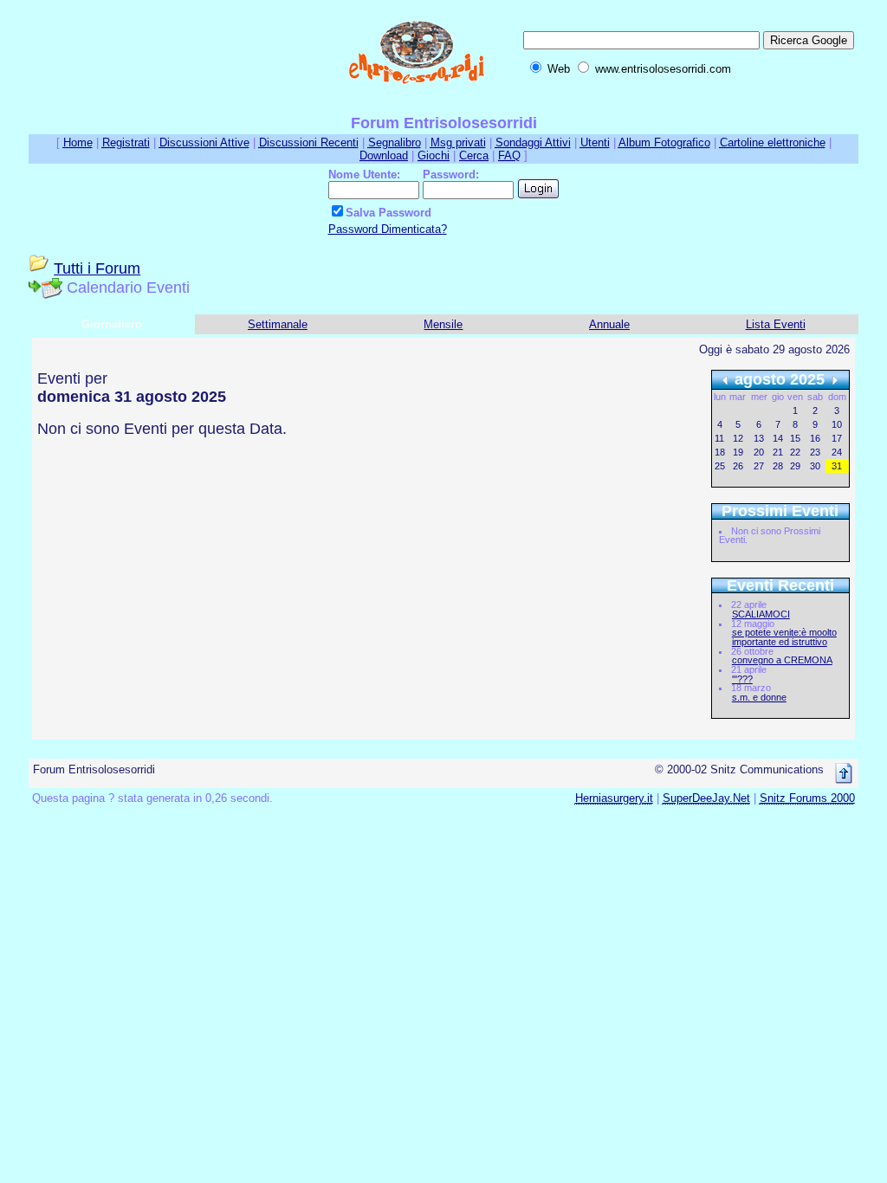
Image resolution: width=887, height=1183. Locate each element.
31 (837, 466)
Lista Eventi (776, 324)
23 (815, 452)
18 (720, 452)
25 (720, 466)
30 (815, 466)
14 (778, 438)
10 (837, 424)
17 (837, 438)
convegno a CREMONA (782, 660)
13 (759, 438)
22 (795, 452)
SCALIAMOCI (761, 614)
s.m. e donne (759, 697)
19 (738, 452)
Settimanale (278, 324)
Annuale (609, 324)
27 (759, 466)
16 (815, 438)
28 (778, 466)
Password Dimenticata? (387, 229)
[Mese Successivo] (835, 379)
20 (759, 452)
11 (719, 438)
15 (795, 438)
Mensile (443, 324)
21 (778, 452)
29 (795, 466)
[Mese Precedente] (725, 379)
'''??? (742, 679)
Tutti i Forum (97, 268)
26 (738, 466)
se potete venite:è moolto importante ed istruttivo (784, 637)
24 (837, 452)
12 (738, 438)
